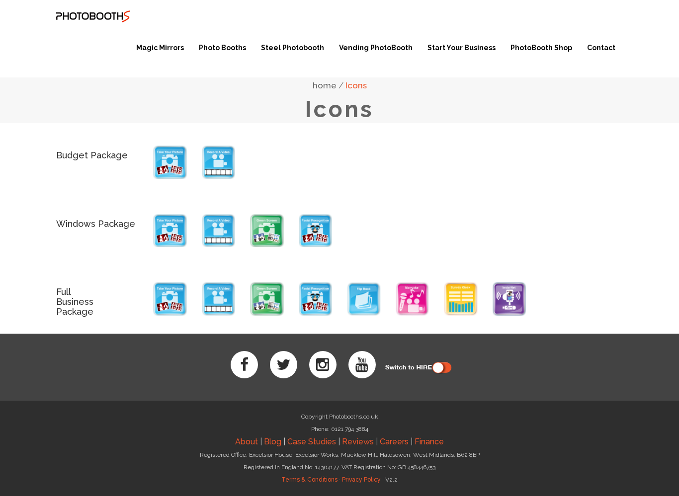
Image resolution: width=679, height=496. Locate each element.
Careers (394, 441)
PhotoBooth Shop (541, 48)
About (246, 441)
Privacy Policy (361, 479)
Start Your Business (461, 48)
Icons (356, 85)
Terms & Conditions (309, 479)
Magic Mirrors (160, 48)
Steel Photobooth (292, 48)
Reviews (358, 441)
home (325, 85)
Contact (601, 48)
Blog (272, 441)
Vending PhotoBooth (376, 48)
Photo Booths (222, 48)
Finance (429, 441)
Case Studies (311, 441)
